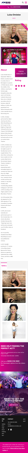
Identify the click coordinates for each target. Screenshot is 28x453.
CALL (15, 7)
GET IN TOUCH (14, 405)
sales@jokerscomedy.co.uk (14, 426)
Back (14, 18)
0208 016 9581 (13, 361)
